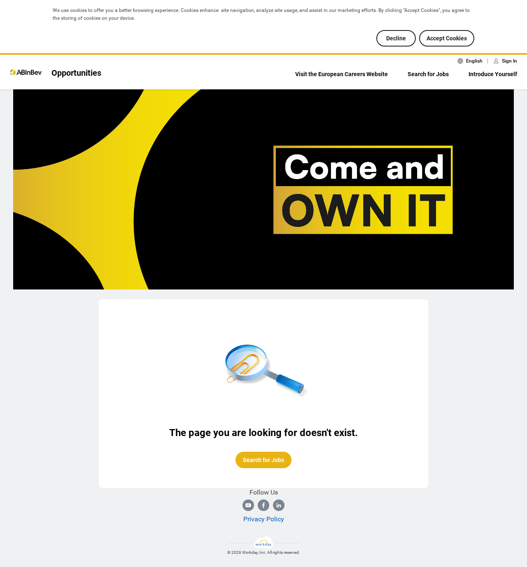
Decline (396, 38)
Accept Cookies (447, 38)
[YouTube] (248, 505)
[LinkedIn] (278, 505)
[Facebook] (263, 505)
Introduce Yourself (493, 74)
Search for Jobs (428, 74)
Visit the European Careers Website (341, 74)
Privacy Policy (263, 519)
